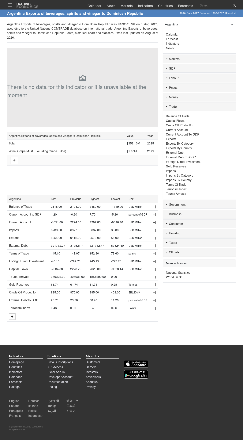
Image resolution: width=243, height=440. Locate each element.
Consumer (175, 223)
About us (92, 382)
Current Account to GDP (25, 214)
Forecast (172, 39)
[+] (154, 206)
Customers (93, 362)
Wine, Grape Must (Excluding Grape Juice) (37, 151)
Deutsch (33, 401)
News (170, 48)
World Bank (174, 277)
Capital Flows (18, 269)
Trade (172, 106)
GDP (171, 68)
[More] (12, 316)
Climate (173, 252)
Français (15, 415)
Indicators (172, 43)
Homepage (16, 362)
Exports (14, 237)
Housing (173, 233)
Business (174, 214)
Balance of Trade (20, 206)
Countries (15, 367)
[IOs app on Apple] (136, 364)
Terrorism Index (19, 308)
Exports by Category (180, 143)
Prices (172, 87)
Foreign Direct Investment (26, 261)
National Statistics (178, 272)
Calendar (172, 34)
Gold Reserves (19, 284)
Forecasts (15, 382)
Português (16, 410)
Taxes (172, 242)
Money (172, 97)
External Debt (18, 245)
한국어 (71, 410)
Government (176, 204)
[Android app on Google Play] (136, 374)
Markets (173, 59)
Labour (172, 78)
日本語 (71, 406)
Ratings (14, 387)
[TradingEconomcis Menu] (11, 5)
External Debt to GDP (23, 300)
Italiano (33, 406)
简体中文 (72, 401)
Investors (92, 372)
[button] (234, 6)
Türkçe (52, 406)
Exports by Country (179, 148)
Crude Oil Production (23, 292)
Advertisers (93, 377)
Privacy (91, 387)
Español (14, 406)
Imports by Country (179, 180)
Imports (14, 230)
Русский (53, 401)
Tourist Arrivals (19, 276)
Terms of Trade (19, 253)
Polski (32, 410)
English (14, 401)
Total (12, 143)
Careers (91, 367)
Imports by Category (179, 175)
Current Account (20, 222)
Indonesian (35, 415)
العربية (51, 410)
